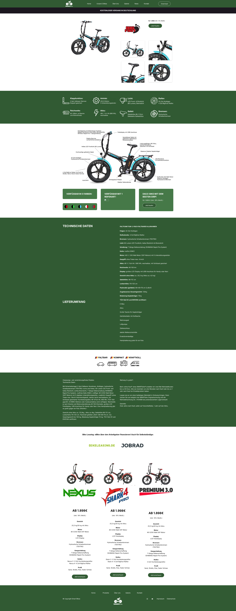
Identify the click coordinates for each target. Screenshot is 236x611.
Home (89, 4)
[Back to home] (69, 3)
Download (164, 4)
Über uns (117, 593)
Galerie (126, 4)
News (136, 4)
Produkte (106, 593)
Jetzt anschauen (80, 577)
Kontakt (146, 4)
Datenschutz (171, 599)
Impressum (160, 599)
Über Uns (115, 4)
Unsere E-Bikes (102, 4)
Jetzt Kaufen (155, 26)
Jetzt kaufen (149, 205)
